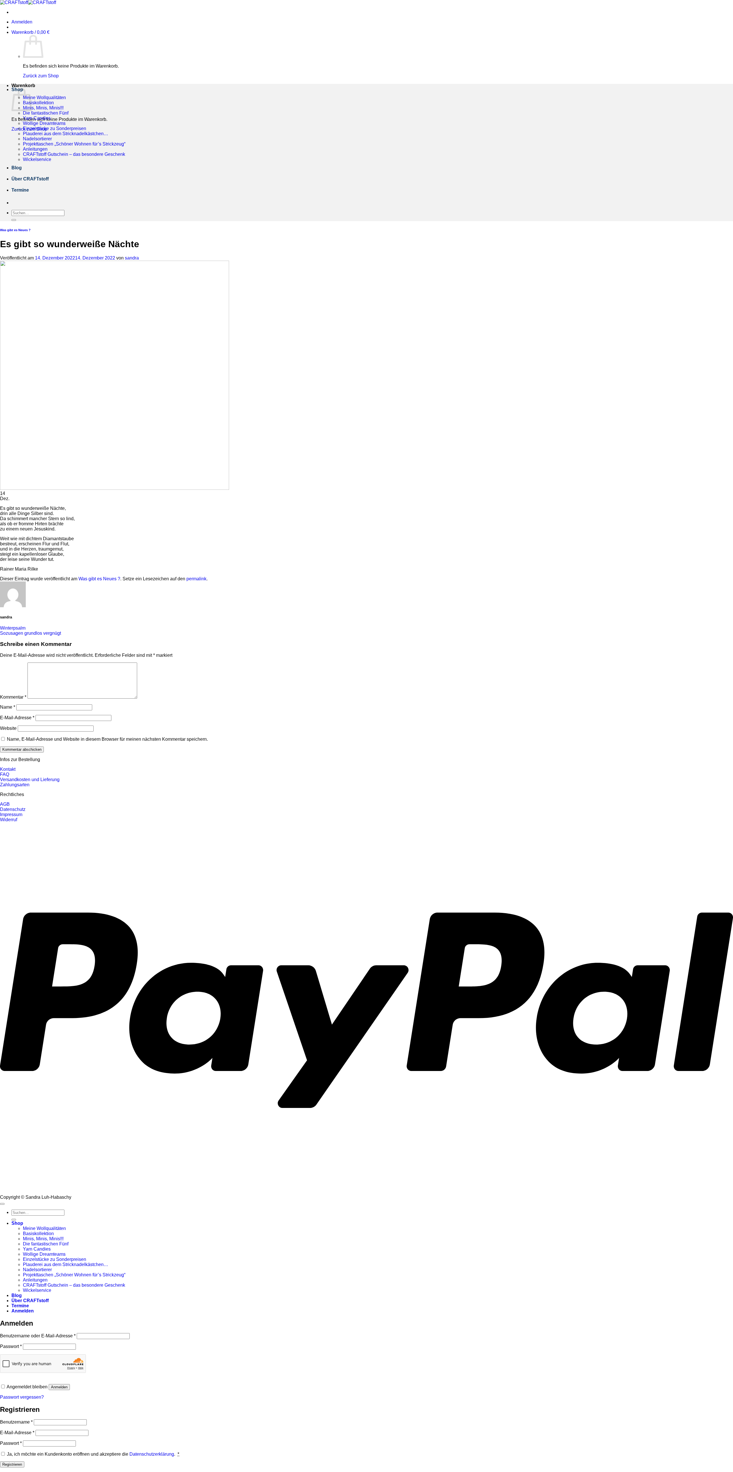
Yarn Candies (37, 118)
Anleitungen (35, 149)
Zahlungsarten (14, 784)
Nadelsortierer (37, 138)
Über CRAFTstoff (30, 178)
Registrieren (12, 1464)
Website (8, 728)
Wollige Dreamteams (44, 123)
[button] (21, 21)
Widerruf (8, 819)
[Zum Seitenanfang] (2, 1204)
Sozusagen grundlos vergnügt (30, 633)
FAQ (4, 774)
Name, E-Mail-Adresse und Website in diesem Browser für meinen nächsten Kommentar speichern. (107, 739)
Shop (17, 1223)
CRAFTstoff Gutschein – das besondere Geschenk (74, 154)
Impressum (11, 814)
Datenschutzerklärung (151, 1454)
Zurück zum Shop (41, 75)
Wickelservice (37, 159)
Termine (20, 190)
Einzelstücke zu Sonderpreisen (54, 128)
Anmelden (59, 1387)
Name (7, 707)
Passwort (11, 1346)
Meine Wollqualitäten (44, 97)
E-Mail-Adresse (17, 717)
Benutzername (16, 1422)
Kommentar (13, 697)
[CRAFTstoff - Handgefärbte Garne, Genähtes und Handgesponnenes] (28, 2)
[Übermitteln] (13, 220)
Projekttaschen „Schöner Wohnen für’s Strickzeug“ (74, 143)
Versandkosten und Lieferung (30, 779)
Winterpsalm (12, 628)
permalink (196, 578)
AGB (5, 804)
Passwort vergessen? (22, 1397)
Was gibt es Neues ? (15, 230)
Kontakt (7, 769)
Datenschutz (12, 809)
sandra (132, 258)
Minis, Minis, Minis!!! (43, 107)
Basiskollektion (38, 102)
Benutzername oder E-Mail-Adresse (38, 1335)
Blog (16, 167)
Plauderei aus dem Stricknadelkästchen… (65, 133)
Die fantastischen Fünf (45, 113)
